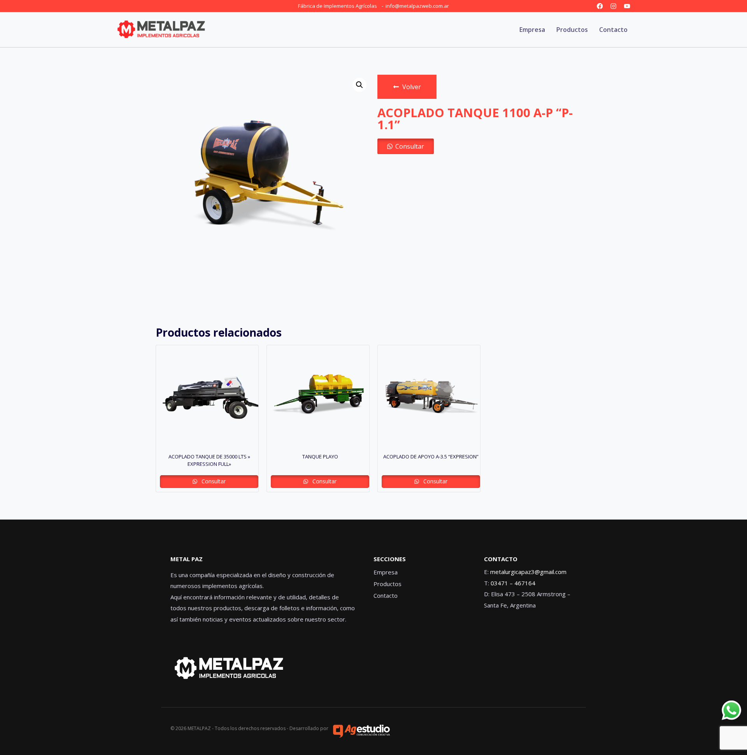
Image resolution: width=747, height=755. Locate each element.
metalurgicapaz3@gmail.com (528, 572)
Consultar (409, 146)
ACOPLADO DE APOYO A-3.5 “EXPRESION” (431, 456)
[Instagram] (613, 6)
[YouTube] (627, 6)
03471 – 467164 (513, 583)
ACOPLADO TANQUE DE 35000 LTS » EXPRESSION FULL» (209, 460)
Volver (411, 87)
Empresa (532, 29)
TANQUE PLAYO (320, 456)
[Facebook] (600, 6)
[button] (359, 85)
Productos (572, 29)
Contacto (613, 29)
